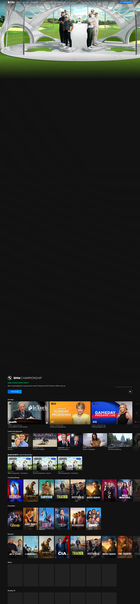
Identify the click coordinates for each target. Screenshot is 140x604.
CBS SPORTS (34, 2)
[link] (125, 2)
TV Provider (58, 2)
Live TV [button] (42, 2)
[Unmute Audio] (130, 391)
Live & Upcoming (25, 455)
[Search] (65, 2)
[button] (28, 415)
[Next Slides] (136, 465)
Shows (19, 2)
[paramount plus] (11, 2)
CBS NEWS (26, 2)
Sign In (115, 2)
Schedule (49, 2)
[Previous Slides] (4, 465)
